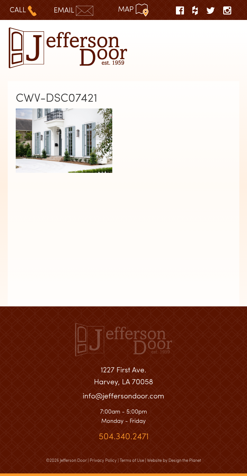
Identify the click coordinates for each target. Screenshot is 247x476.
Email (65, 9)
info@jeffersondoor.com (123, 395)
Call (19, 9)
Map (126, 9)
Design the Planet (185, 460)
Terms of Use (132, 460)
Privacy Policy (103, 460)
